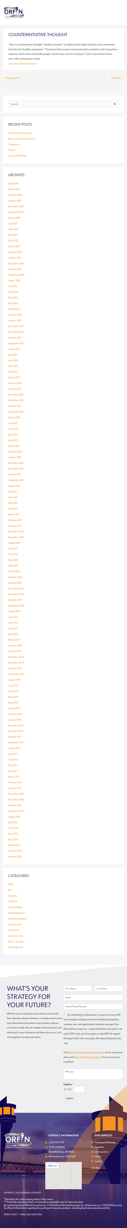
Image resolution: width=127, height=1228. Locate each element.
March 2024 (14, 309)
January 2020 (14, 582)
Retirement (13, 930)
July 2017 (13, 753)
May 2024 (13, 297)
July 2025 (13, 223)
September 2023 (16, 343)
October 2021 (15, 474)
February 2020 (15, 577)
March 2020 (14, 571)
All (9, 890)
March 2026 (14, 189)
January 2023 (14, 388)
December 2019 (16, 588)
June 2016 (13, 827)
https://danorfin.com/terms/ (88, 1057)
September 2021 (16, 480)
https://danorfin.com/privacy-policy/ (86, 1052)
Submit (69, 1098)
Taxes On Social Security (20, 132)
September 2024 (16, 274)
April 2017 (13, 770)
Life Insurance (15, 924)
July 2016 (13, 822)
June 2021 (13, 497)
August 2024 (14, 280)
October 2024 (15, 269)
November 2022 (16, 400)
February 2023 (15, 383)
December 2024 (16, 263)
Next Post (117, 78)
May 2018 (13, 696)
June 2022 (13, 428)
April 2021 (13, 508)
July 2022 (13, 423)
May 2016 (13, 833)
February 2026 (15, 194)
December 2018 (16, 656)
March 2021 (14, 514)
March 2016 (14, 845)
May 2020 (13, 559)
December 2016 (16, 793)
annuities (12, 895)
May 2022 (13, 434)
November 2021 (16, 468)
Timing (11, 149)
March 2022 (14, 445)
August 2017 (14, 748)
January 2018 (14, 719)
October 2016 (15, 805)
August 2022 (14, 417)
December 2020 (16, 531)
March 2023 (14, 377)
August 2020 (14, 542)
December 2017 (16, 725)
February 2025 (15, 252)
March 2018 (14, 708)
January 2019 (14, 651)
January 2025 (14, 257)
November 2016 (16, 799)
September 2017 (16, 742)
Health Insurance (16, 912)
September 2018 (16, 674)
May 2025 (13, 234)
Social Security (15, 935)
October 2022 (15, 405)
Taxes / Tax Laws (16, 941)
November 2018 (16, 662)
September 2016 (16, 810)
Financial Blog (15, 907)
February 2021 (15, 520)
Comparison (14, 144)
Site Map (95, 1167)
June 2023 (13, 360)
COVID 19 (13, 901)
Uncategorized (15, 947)
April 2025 (13, 240)
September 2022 (16, 411)
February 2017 (15, 782)
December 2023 (16, 326)
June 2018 (13, 691)
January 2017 (14, 788)
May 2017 (13, 765)
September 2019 (16, 605)
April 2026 (13, 183)
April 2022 (13, 440)
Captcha (68, 1084)
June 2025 (13, 229)
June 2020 (13, 554)
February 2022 (15, 451)
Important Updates (17, 918)
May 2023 (13, 365)
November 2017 (16, 731)
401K (10, 884)
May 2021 (13, 502)
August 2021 (14, 485)
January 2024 (14, 320)
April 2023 (13, 371)
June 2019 (13, 622)
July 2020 (13, 548)
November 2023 (16, 331)
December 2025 (16, 206)
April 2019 (13, 634)
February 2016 (15, 850)
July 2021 (13, 491)
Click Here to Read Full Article (23, 63)
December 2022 (16, 394)
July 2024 (13, 286)
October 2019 (15, 599)
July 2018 (13, 685)
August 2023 (14, 349)
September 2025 (16, 212)
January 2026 (14, 200)
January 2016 (14, 856)
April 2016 (13, 839)
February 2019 (15, 645)
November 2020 (16, 537)
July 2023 (13, 354)
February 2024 (15, 314)
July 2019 (13, 617)
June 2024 (13, 291)
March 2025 (14, 246)
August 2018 (14, 679)
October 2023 (15, 337)
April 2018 (13, 702)
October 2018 (15, 668)
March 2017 (14, 776)
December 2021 (16, 462)
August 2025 (14, 217)
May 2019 (13, 628)
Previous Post (11, 78)
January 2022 (14, 457)
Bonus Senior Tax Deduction (21, 138)
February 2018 (15, 714)
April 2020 (13, 565)
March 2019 (14, 639)
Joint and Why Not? (17, 155)
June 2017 (13, 759)
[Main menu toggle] (120, 12)
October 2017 (15, 736)
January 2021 (14, 525)
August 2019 (14, 611)
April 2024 (13, 303)
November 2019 (16, 594)
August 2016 (14, 816)
